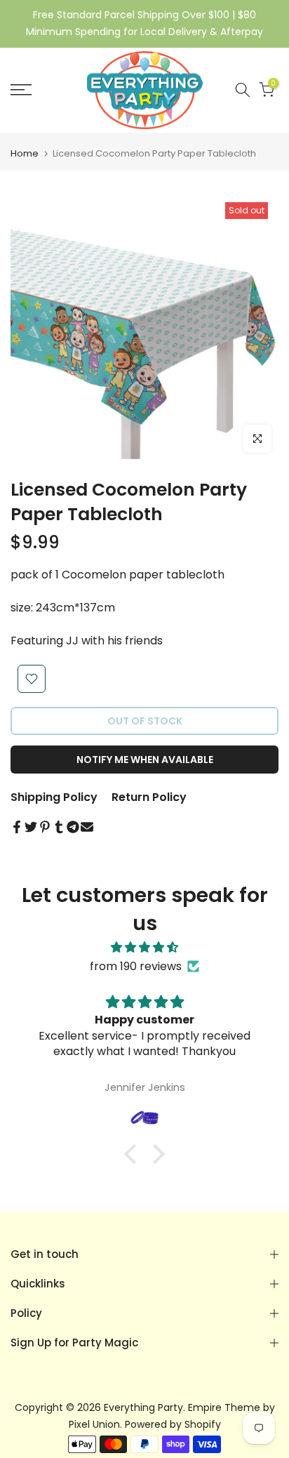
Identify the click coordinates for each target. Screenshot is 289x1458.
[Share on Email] (87, 827)
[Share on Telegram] (73, 827)
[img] (144, 947)
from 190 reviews (136, 966)
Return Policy (149, 797)
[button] (134, 1154)
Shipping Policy (54, 797)
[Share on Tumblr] (59, 827)
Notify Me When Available (144, 760)
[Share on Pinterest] (45, 827)
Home (25, 153)
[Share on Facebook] (17, 827)
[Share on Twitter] (31, 827)
